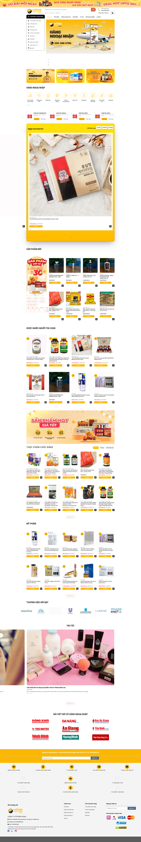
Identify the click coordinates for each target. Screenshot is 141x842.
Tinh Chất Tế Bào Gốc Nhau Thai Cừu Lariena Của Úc (87, 549)
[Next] (51, 55)
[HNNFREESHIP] (29, 116)
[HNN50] (74, 116)
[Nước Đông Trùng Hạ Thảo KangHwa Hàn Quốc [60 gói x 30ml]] (73, 299)
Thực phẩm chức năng (30, 101)
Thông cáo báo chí (66, 17)
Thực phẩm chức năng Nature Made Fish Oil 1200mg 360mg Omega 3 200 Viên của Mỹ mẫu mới (59, 359)
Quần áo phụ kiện (34, 42)
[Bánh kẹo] (48, 95)
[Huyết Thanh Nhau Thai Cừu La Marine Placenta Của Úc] (88, 571)
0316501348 (15, 824)
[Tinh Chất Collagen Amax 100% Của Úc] (52, 571)
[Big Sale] (110, 95)
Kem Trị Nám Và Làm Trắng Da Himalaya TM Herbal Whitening (70, 549)
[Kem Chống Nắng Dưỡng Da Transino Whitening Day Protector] (82, 382)
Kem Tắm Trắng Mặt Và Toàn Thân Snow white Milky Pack (52, 549)
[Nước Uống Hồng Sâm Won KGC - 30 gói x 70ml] (56, 299)
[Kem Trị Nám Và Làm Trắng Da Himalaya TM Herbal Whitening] (70, 538)
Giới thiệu (56, 17)
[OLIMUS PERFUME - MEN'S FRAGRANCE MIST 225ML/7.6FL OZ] (107, 265)
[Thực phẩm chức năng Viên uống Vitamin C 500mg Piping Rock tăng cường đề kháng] (107, 459)
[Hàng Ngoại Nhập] (34, 11)
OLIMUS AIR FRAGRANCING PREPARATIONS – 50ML (56, 276)
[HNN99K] (52, 116)
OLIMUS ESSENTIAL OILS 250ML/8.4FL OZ (89, 276)
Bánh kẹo (32, 27)
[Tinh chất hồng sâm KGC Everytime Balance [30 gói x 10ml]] (70, 175)
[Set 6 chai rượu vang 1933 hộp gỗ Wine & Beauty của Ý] (104, 345)
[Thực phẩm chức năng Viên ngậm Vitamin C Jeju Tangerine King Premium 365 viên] (52, 459)
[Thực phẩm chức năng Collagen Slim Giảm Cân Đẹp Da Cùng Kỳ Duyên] (88, 492)
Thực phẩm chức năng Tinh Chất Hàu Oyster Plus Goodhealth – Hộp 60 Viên (51, 504)
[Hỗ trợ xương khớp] (66, 95)
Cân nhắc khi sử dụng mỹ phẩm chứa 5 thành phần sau (46, 687)
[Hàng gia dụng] (57, 95)
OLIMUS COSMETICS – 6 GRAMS (72, 276)
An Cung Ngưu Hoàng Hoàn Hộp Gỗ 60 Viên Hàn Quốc (33, 503)
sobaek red (57, 12)
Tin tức (82, 17)
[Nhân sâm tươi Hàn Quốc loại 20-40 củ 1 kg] (107, 299)
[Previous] (47, 55)
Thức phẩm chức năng (35, 20)
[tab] (96, 447)
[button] (103, 13)
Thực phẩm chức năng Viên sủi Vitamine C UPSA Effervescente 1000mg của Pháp (70, 505)
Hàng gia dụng (33, 30)
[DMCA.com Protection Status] (121, 827)
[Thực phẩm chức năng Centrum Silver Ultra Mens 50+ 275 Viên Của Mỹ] (36, 345)
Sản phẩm (75, 17)
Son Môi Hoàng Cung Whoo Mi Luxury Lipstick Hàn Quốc (70, 582)
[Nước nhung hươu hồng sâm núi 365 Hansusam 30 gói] (36, 382)
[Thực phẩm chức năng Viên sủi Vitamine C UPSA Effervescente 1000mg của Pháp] (70, 492)
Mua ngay (36, 226)
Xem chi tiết (29, 693)
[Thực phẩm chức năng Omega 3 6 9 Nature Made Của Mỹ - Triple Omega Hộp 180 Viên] (107, 492)
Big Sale (32, 48)
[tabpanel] (30, 97)
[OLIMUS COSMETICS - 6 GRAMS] (73, 265)
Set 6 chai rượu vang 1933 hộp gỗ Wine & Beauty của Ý (104, 358)
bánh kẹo (47, 12)
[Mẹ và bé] (75, 95)
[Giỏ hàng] (110, 226)
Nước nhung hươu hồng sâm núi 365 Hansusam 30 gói (35, 395)
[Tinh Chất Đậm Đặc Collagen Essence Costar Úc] (34, 571)
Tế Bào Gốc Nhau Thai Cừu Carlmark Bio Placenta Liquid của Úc (104, 395)
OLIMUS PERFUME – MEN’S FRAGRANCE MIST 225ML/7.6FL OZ (106, 277)
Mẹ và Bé (32, 36)
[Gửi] (93, 9)
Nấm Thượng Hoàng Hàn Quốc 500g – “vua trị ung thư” (89, 310)
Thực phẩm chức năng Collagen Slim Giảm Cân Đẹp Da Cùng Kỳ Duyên (88, 504)
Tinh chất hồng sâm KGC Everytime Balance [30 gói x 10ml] (43, 219)
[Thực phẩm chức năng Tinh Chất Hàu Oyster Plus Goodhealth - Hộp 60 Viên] (52, 492)
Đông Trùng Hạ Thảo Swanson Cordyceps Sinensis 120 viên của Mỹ (70, 471)
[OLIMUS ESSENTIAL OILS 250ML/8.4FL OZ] (90, 265)
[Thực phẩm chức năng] (30, 95)
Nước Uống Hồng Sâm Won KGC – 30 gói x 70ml (56, 309)
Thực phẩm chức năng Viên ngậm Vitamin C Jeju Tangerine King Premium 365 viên (52, 471)
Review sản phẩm (90, 17)
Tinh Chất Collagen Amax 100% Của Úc (52, 582)
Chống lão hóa (39, 101)
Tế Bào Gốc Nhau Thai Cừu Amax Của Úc (105, 582)
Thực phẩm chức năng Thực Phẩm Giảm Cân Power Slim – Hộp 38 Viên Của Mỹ (33, 471)
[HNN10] (97, 116)
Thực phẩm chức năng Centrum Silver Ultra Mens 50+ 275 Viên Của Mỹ (35, 358)
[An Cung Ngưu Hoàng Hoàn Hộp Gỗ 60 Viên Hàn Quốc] (34, 492)
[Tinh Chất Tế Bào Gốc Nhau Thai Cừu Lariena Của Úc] (88, 538)
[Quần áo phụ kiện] (93, 95)
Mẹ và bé (75, 100)
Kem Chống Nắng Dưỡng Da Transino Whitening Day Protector (81, 395)
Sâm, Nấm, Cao (34, 45)
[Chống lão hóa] (39, 95)
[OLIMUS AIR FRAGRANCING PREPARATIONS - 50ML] (56, 265)
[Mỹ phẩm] (84, 95)
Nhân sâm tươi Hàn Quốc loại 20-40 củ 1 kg (107, 309)
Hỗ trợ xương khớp (35, 33)
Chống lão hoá (33, 23)
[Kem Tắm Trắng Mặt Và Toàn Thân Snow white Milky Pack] (52, 538)
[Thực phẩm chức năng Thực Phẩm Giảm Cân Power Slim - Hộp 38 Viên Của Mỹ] (34, 459)
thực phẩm (52, 12)
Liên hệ (99, 17)
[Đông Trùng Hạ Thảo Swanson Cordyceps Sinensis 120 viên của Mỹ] (70, 459)
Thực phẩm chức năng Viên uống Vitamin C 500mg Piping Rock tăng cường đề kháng (106, 471)
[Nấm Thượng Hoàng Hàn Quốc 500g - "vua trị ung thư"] (90, 299)
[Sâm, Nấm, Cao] (101, 95)
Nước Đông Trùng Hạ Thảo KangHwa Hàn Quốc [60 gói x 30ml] (73, 310)
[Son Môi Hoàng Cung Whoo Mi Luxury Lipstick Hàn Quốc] (70, 571)
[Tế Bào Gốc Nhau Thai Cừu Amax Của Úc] (107, 571)
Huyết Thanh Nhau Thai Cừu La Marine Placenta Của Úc (88, 582)
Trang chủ (49, 17)
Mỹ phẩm (32, 39)
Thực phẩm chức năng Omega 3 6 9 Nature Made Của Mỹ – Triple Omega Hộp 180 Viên (106, 504)
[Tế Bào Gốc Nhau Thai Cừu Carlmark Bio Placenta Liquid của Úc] (104, 382)
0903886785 (105, 10)
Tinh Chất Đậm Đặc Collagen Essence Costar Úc (33, 582)
